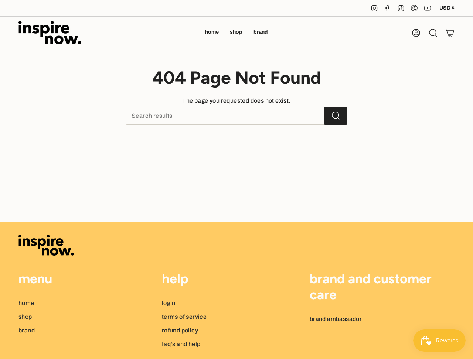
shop (25, 317)
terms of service (184, 317)
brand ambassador (336, 319)
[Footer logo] (46, 245)
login (169, 303)
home (26, 303)
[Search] (335, 116)
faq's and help (181, 344)
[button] (236, 32)
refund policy (180, 330)
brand (26, 330)
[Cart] (450, 33)
